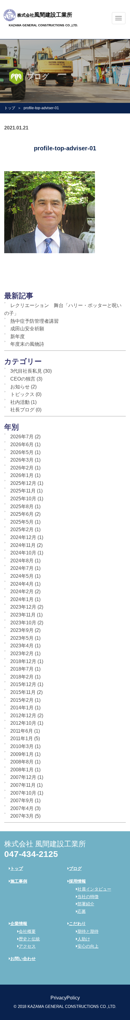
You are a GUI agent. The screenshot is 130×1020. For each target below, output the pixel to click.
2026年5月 (22, 452)
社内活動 (20, 402)
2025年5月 (22, 522)
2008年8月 (22, 761)
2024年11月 (23, 545)
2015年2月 (22, 700)
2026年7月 (22, 436)
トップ (9, 108)
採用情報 (77, 881)
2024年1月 (22, 599)
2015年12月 (23, 684)
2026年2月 (22, 467)
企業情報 (18, 923)
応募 (81, 911)
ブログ (75, 868)
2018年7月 (22, 669)
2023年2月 (22, 653)
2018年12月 (23, 661)
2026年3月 (22, 460)
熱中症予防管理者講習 (34, 321)
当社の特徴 (88, 896)
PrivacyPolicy (65, 997)
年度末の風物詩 (27, 344)
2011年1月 (21, 738)
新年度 (17, 336)
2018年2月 (22, 676)
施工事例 (18, 881)
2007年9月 (22, 800)
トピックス (22, 394)
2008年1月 (22, 769)
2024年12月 (23, 537)
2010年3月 (22, 746)
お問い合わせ (23, 958)
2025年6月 (22, 514)
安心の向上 (88, 946)
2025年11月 (23, 490)
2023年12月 (23, 607)
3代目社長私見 (26, 371)
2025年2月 (22, 529)
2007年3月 (22, 816)
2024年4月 (22, 584)
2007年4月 (22, 808)
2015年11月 (23, 692)
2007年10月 (23, 793)
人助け (83, 939)
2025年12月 (23, 483)
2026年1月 (22, 475)
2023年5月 (22, 638)
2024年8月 (22, 560)
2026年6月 (22, 444)
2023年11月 (23, 614)
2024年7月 (22, 568)
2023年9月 (22, 630)
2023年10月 (23, 622)
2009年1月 (22, 754)
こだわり (77, 923)
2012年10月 (23, 723)
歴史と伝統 (29, 939)
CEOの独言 (22, 378)
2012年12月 (23, 715)
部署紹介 (85, 903)
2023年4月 (22, 645)
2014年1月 (22, 707)
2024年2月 (22, 591)
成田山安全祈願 (27, 328)
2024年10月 (23, 552)
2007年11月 (23, 785)
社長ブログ (22, 409)
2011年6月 (21, 731)
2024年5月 (22, 576)
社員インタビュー (94, 889)
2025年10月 (23, 498)
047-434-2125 (31, 854)
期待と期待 (88, 931)
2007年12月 (23, 777)
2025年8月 (22, 506)
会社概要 (27, 931)
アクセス (27, 946)
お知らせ (20, 386)
